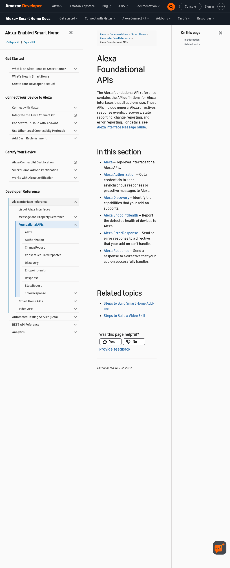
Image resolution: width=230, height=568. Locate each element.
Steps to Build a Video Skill (124, 315)
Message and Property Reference (41, 217)
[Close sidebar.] (71, 32)
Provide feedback (114, 349)
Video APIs (26, 309)
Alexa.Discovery (116, 197)
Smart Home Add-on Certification (35, 170)
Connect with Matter (26, 107)
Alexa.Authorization (119, 174)
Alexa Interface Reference (29, 202)
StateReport (33, 285)
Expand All (29, 42)
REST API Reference (25, 324)
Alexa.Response (116, 250)
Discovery (32, 262)
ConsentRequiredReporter (43, 255)
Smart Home (138, 34)
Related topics (192, 44)
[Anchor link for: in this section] (145, 151)
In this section (191, 39)
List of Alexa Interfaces (34, 209)
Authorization (34, 240)
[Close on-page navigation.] (220, 31)
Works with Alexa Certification (32, 178)
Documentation (119, 34)
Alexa (28, 232)
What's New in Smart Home (30, 76)
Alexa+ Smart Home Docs (28, 18)
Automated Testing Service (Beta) (35, 317)
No (135, 341)
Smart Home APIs (31, 301)
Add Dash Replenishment (29, 138)
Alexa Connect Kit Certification (33, 162)
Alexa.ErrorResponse (121, 233)
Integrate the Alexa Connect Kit (33, 115)
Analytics (18, 332)
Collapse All (13, 42)
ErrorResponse (35, 293)
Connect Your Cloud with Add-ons (35, 123)
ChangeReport (35, 247)
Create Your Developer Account (33, 84)
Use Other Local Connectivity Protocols (39, 130)
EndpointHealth (35, 270)
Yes (112, 341)
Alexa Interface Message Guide (121, 127)
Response (31, 278)
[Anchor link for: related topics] (146, 292)
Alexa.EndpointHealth (121, 215)
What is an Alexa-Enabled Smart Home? (39, 69)
